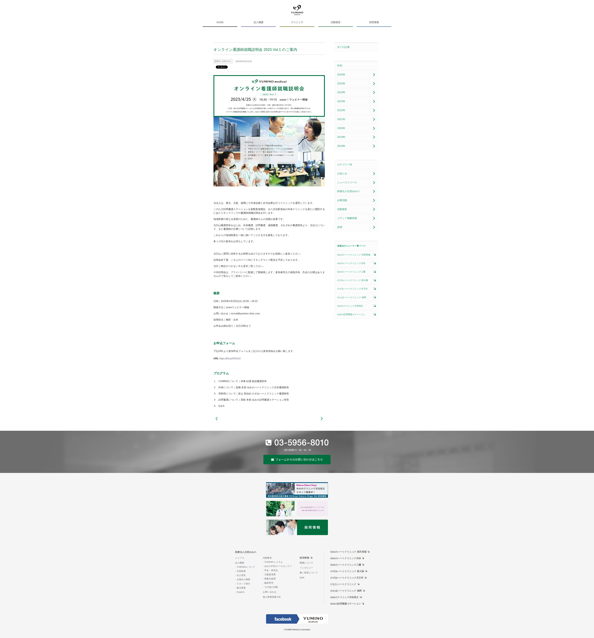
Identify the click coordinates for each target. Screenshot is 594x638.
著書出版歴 (270, 579)
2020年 (341, 128)
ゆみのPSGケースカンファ (278, 566)
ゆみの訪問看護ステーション (351, 314)
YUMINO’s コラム (273, 562)
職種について (306, 563)
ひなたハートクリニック (343, 584)
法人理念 (241, 575)
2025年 (341, 83)
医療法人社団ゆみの (348, 191)
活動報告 (335, 22)
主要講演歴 (270, 574)
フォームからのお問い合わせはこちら (299, 459)
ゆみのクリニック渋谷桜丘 (350, 306)
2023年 (341, 101)
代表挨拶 (241, 571)
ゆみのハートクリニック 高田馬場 (353, 254)
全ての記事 (343, 47)
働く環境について (309, 573)
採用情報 (374, 22)
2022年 (341, 110)
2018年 (341, 146)
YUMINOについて (246, 567)
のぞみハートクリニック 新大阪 (352, 280)
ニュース (239, 558)
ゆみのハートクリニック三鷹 (351, 271)
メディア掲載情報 (347, 218)
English (241, 592)
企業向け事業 (243, 579)
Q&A (302, 577)
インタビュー (306, 568)
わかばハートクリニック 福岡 (351, 297)
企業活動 (342, 200)
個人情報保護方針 (272, 597)
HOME (220, 22)
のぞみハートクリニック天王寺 (352, 288)
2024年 (341, 92)
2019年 (341, 137)
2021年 (341, 119)
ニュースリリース (347, 182)
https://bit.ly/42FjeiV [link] (230, 358)
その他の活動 (271, 587)
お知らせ (342, 173)
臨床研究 (268, 583)
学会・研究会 (271, 570)
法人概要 (258, 22)
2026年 (341, 74)
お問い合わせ (269, 592)
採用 (339, 227)
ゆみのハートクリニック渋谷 (351, 263)
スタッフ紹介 (243, 584)
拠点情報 (241, 588)
